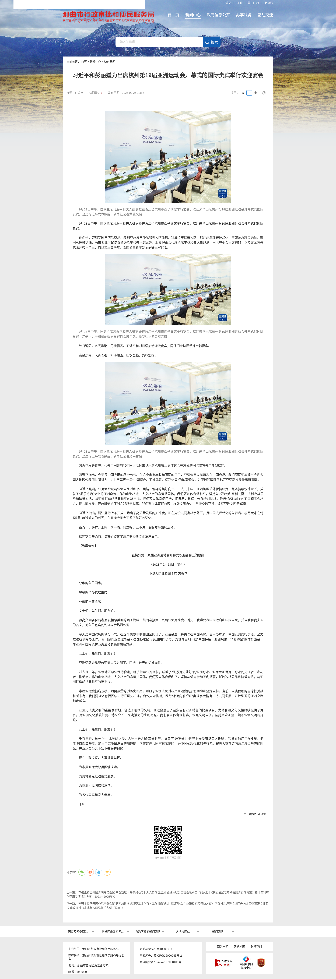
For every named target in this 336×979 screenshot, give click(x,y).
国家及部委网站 (78, 931)
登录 (228, 2)
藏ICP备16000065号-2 (168, 955)
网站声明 (222, 946)
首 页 (173, 15)
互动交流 (265, 15)
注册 (239, 2)
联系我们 (256, 946)
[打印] (264, 93)
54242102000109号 (168, 962)
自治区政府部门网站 (147, 931)
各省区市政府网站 (113, 931)
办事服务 (243, 15)
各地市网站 (183, 931)
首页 (84, 61)
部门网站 (217, 931)
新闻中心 (193, 15)
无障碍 (269, 2)
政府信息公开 (218, 15)
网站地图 (239, 946)
